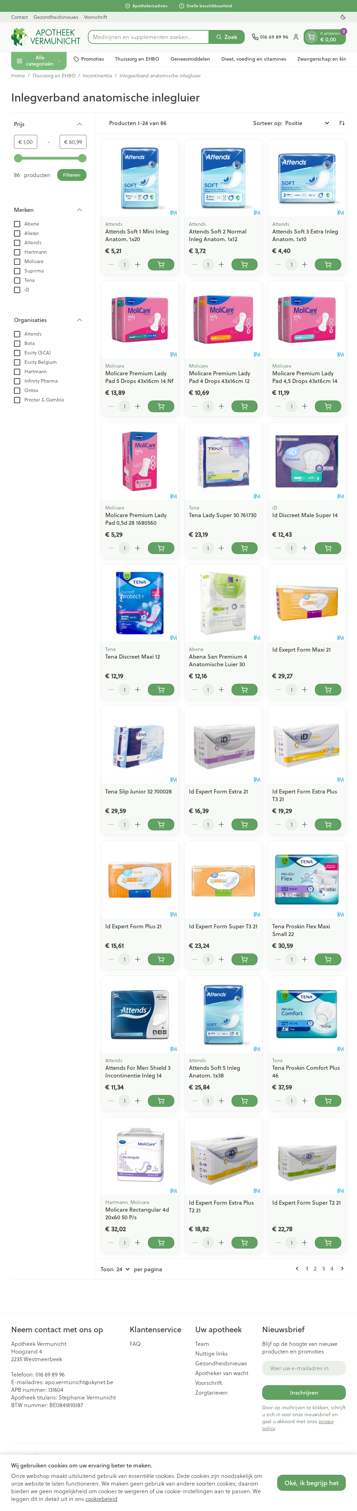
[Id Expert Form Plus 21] (139, 879)
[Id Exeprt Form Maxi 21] (306, 603)
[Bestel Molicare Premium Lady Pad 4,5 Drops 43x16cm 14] (328, 406)
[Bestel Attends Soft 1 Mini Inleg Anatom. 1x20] (161, 264)
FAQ (135, 1344)
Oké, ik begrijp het (311, 1482)
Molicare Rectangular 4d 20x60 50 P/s (137, 1213)
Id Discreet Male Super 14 (305, 515)
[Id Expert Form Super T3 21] (223, 879)
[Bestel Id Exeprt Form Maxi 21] (328, 690)
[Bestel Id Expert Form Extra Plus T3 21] (328, 824)
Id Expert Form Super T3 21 (223, 926)
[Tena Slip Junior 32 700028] (139, 744)
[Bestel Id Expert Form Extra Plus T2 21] (244, 1243)
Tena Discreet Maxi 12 (132, 656)
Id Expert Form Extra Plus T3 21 (304, 795)
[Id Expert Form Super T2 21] (306, 1156)
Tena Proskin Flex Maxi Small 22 (301, 930)
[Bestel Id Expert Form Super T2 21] (328, 1243)
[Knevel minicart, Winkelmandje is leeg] (311, 37)
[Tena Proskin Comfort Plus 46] (306, 1014)
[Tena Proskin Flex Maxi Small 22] (306, 879)
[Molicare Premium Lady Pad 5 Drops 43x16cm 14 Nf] (139, 319)
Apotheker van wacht (221, 1373)
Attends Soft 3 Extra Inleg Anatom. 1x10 (305, 235)
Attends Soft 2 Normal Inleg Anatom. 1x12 (217, 235)
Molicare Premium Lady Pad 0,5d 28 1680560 (136, 519)
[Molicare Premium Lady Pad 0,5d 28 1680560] (139, 461)
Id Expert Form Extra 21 (218, 791)
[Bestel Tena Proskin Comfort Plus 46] (328, 1101)
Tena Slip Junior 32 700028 (138, 791)
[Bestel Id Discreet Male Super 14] (328, 548)
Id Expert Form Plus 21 (133, 926)
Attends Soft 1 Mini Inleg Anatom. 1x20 (137, 235)
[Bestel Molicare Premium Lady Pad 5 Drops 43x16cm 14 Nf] (161, 406)
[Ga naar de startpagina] (46, 37)
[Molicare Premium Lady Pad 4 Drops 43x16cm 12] (223, 319)
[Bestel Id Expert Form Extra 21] (244, 824)
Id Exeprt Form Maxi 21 (301, 649)
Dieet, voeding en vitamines (253, 58)
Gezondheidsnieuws (55, 17)
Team (202, 1344)
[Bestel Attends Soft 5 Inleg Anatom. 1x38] (244, 1101)
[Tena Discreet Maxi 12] (139, 603)
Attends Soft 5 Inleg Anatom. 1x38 (214, 1071)
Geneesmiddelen (190, 58)
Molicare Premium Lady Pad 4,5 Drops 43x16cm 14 (304, 377)
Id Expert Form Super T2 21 (306, 1202)
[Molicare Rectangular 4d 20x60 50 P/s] (139, 1156)
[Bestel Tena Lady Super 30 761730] (244, 548)
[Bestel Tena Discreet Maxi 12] (161, 690)
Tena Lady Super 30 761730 (223, 515)
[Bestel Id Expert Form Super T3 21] (244, 959)
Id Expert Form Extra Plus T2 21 (221, 1206)
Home (18, 75)
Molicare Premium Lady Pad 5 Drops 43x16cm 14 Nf (139, 377)
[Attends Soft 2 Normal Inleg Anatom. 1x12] (223, 178)
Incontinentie (97, 75)
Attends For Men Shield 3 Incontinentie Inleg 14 (137, 1071)
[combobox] (148, 37)
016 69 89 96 (50, 1374)
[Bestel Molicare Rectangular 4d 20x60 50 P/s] (161, 1243)
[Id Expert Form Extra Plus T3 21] (306, 744)
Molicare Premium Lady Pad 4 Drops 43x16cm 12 (219, 377)
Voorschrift (95, 17)
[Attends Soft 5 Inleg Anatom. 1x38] (223, 1014)
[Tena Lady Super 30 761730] (223, 461)
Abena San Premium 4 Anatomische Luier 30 (218, 660)
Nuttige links (211, 1353)
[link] (298, 1268)
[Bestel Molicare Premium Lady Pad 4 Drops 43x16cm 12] (244, 406)
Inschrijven (304, 1392)
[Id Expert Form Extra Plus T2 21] (223, 1156)
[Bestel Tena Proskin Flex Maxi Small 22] (328, 959)
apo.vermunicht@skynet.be (79, 1382)
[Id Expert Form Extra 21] (223, 744)
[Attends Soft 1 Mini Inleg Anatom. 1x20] (139, 178)
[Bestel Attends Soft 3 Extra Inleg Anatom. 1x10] (328, 264)
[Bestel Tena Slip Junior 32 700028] (161, 824)
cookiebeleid (101, 1499)
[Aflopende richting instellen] (341, 123)
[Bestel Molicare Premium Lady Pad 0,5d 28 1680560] (161, 548)
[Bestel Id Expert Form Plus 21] (161, 959)
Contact (19, 17)
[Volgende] (341, 1268)
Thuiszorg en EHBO (137, 58)
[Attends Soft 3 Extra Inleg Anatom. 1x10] (306, 178)
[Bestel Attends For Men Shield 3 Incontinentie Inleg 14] (161, 1101)
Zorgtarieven (211, 1392)
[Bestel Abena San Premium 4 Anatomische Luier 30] (244, 690)
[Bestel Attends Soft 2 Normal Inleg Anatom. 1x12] (244, 264)
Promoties (92, 58)
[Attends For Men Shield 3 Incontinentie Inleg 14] (139, 1014)
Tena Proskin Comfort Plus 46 (306, 1071)
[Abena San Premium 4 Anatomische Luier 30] (223, 603)
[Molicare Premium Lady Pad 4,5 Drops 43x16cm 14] (306, 319)
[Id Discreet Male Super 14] (306, 461)
